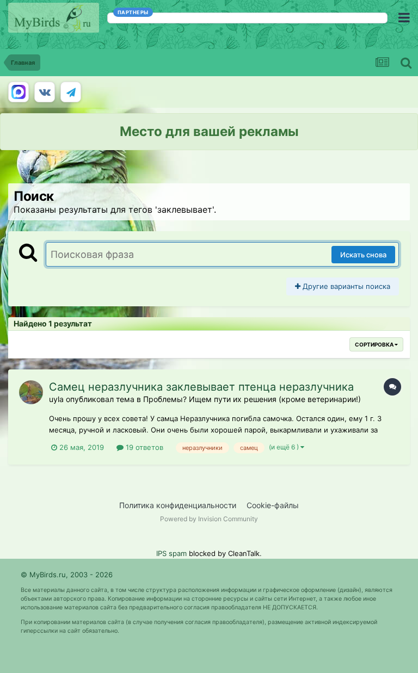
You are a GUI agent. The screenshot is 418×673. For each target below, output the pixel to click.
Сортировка (375, 344)
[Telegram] (70, 92)
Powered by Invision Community (209, 519)
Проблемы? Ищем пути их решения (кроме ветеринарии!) (252, 399)
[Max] (18, 92)
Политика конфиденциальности (177, 505)
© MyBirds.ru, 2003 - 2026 (67, 574)
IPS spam (171, 553)
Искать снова (363, 254)
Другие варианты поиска (345, 286)
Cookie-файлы (273, 505)
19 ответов (143, 447)
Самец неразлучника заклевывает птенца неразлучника (201, 386)
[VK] (44, 92)
